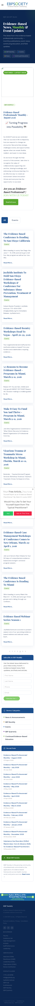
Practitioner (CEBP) (9, 959)
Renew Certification (9, 967)
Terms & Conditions (9, 921)
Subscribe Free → (11, 698)
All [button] (5, 220)
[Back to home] (17, 5)
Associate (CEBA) (8, 956)
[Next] (25, 651)
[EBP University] (17, 897)
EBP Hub (6, 982)
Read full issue (11, 202)
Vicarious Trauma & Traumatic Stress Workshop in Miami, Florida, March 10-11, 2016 (15, 457)
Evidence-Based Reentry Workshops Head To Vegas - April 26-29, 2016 (17, 331)
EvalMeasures (7, 985)
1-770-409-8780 (8, 975)
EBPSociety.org (9, 1002)
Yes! (8, 513)
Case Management (9, 941)
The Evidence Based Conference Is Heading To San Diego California (17, 237)
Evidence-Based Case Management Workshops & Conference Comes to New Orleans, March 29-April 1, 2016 (17, 539)
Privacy (17, 921)
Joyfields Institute (8, 980)
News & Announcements (15, 717)
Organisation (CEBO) (9, 964)
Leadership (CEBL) (9, 962)
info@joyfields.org (9, 977)
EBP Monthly (10, 722)
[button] (2, 5)
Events (6, 244)
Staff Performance (9, 946)
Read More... (8, 263)
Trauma (5, 935)
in (12, 927)
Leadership (6, 948)
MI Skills (5, 943)
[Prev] (9, 651)
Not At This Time (22, 513)
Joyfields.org (20, 1001)
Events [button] (15, 220)
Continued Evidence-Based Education (16, 737)
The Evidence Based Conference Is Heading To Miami (16, 581)
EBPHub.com (19, 1002)
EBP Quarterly (10, 732)
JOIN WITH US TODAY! (16, 195)
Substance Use (8, 938)
